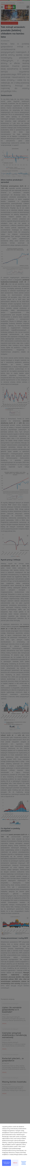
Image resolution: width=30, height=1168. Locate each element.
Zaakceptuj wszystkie (6, 1162)
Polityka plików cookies (23, 1163)
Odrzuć (15, 1163)
